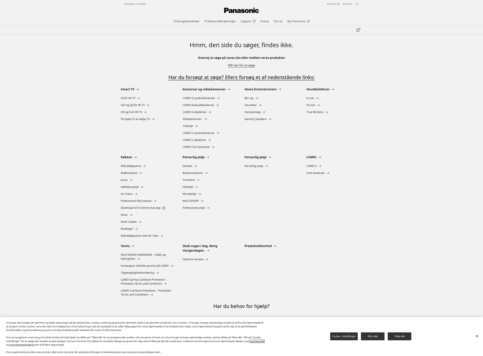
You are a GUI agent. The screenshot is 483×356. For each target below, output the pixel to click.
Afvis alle (373, 336)
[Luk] (477, 336)
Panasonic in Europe (135, 3)
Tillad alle (399, 336)
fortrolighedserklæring (22, 344)
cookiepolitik (257, 341)
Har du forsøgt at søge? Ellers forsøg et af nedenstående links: (241, 77)
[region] (241, 336)
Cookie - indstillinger (344, 336)
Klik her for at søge (241, 65)
